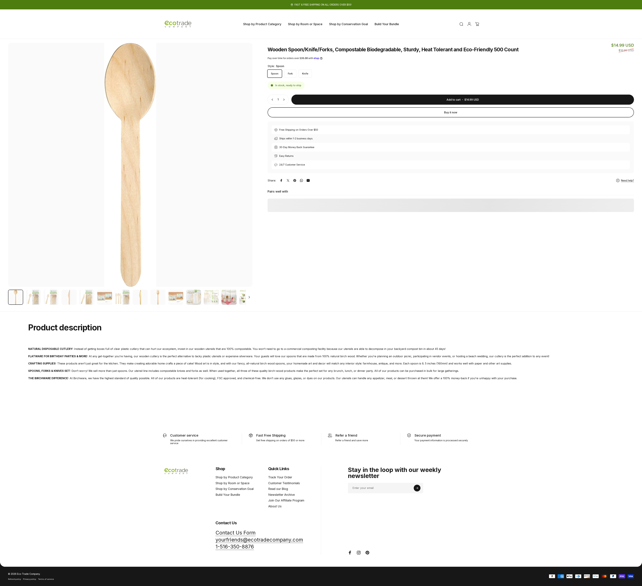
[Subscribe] (417, 488)
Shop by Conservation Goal (235, 489)
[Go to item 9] (157, 297)
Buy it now (450, 112)
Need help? (627, 180)
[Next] (243, 173)
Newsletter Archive (281, 494)
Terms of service (46, 579)
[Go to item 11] (193, 297)
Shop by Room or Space (232, 483)
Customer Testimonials (284, 483)
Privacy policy (29, 579)
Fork (290, 73)
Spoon (274, 73)
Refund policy (14, 579)
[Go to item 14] (246, 297)
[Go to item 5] (104, 297)
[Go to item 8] (140, 297)
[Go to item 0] (15, 297)
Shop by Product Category (234, 477)
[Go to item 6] (122, 297)
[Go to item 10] (175, 297)
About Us (274, 506)
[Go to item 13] (229, 297)
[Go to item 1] (33, 297)
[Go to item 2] (51, 297)
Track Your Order (280, 477)
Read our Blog (278, 489)
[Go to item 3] (69, 297)
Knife (305, 73)
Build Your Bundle (228, 494)
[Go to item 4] (86, 297)
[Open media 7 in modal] (130, 165)
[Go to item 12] (211, 297)
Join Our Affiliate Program (286, 500)
